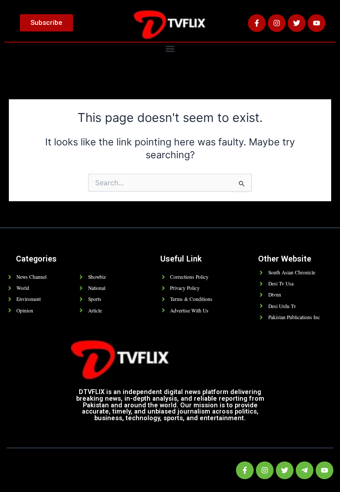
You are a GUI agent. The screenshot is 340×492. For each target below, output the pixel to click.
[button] (170, 48)
